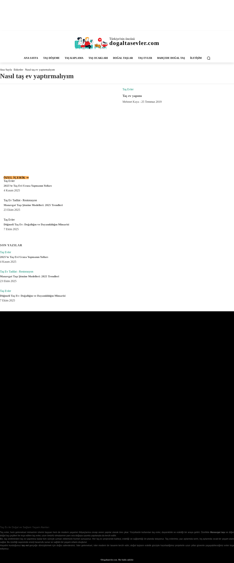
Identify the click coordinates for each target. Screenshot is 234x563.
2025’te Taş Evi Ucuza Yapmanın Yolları (28, 185)
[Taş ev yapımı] (58, 123)
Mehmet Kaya (130, 101)
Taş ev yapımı (132, 96)
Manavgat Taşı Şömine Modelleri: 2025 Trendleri (33, 205)
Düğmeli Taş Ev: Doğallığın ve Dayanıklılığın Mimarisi (36, 224)
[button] (208, 58)
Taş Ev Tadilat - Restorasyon (20, 200)
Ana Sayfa (6, 69)
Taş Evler (127, 89)
